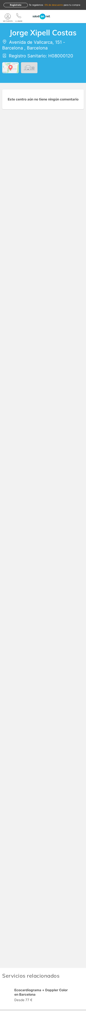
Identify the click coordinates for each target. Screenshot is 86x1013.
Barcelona (12, 48)
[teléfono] (18, 16)
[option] (43, 996)
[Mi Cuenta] (7, 16)
